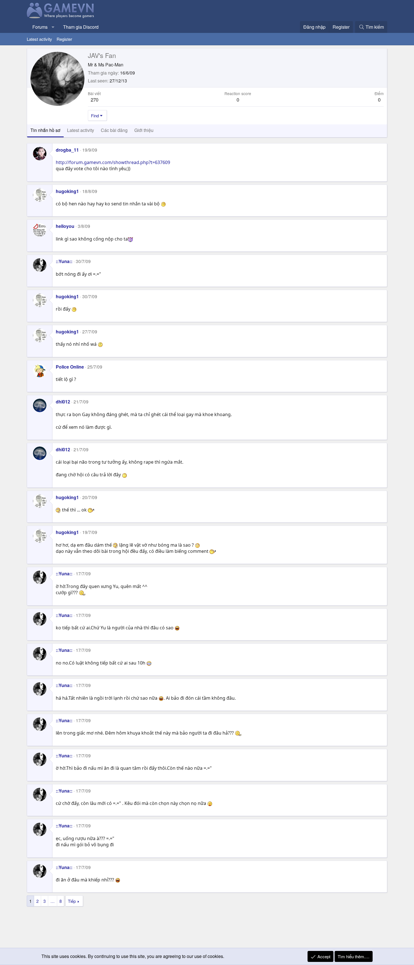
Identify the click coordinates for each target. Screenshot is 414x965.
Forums (40, 27)
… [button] (52, 901)
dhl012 (63, 401)
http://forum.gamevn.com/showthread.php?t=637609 (113, 162)
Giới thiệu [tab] (143, 130)
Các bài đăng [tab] (114, 130)
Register (64, 39)
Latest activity (39, 39)
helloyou (65, 226)
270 (94, 99)
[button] (53, 27)
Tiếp (72, 901)
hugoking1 (67, 191)
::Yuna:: (64, 261)
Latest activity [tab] (80, 130)
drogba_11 (67, 150)
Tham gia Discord (81, 27)
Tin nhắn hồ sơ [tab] (45, 130)
